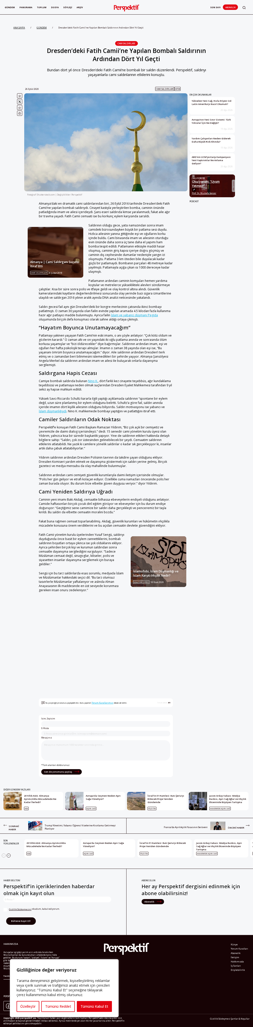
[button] (244, 7)
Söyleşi (67, 7)
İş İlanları (236, 965)
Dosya (55, 7)
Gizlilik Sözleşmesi (220, 1018)
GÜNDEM (42, 27)
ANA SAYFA (19, 27)
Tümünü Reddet (58, 1006)
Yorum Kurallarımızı (102, 702)
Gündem (10, 7)
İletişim (235, 957)
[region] (64, 988)
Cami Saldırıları (126, 43)
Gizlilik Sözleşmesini (20, 909)
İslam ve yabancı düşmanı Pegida (134, 315)
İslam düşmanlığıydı (52, 411)
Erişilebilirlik (238, 970)
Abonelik (230, 7)
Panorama (26, 7)
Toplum (41, 7)
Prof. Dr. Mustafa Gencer (204, 193)
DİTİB (177, 89)
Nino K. (93, 381)
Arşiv (80, 7)
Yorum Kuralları (239, 948)
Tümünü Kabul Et (94, 1006)
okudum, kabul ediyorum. (34, 909)
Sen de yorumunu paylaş (58, 771)
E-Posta (45, 728)
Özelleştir (28, 1006)
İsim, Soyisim (48, 718)
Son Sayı (215, 7)
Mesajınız (46, 737)
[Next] (9, 855)
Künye (234, 944)
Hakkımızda (237, 961)
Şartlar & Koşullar (240, 1018)
